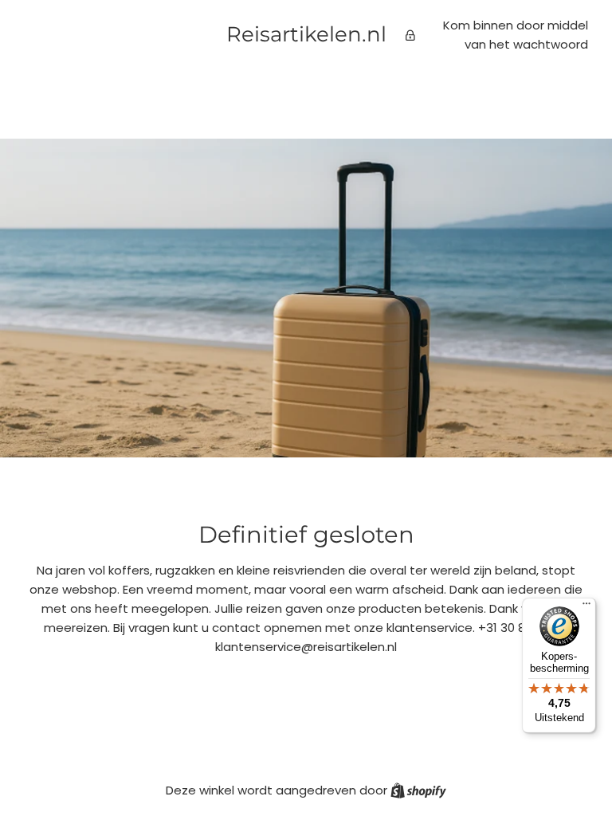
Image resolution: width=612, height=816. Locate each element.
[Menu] (586, 607)
